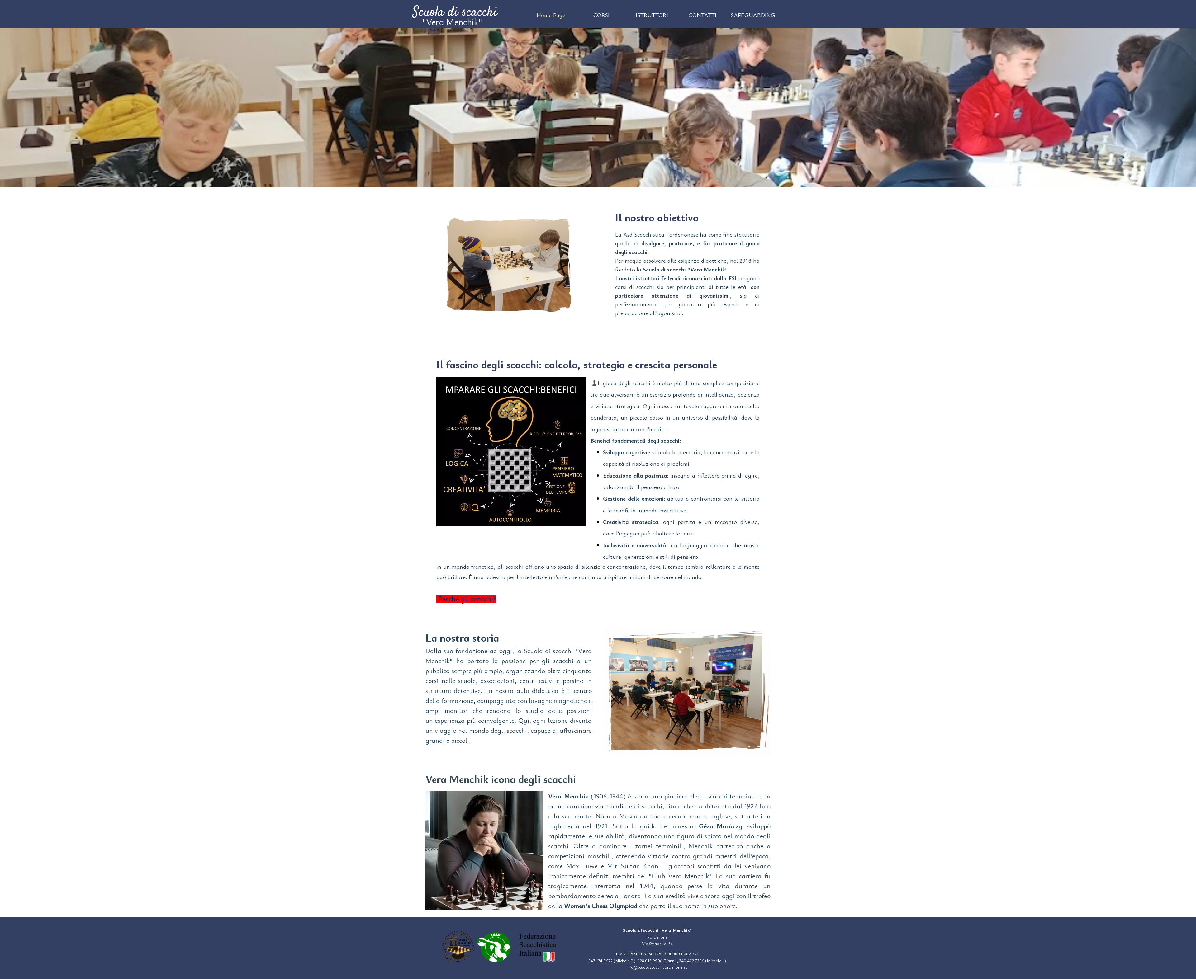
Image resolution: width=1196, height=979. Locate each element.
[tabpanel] (687, 263)
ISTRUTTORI (652, 15)
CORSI (601, 15)
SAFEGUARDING (753, 15)
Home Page (551, 15)
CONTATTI (702, 15)
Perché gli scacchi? (466, 599)
